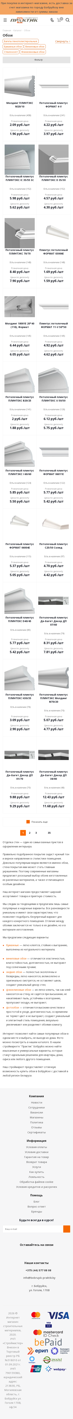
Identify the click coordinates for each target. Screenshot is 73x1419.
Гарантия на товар (36, 1157)
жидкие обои (14, 972)
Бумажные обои (13, 46)
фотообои (12, 1007)
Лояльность (36, 1177)
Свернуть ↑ (62, 41)
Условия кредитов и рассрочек (36, 1187)
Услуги (36, 1167)
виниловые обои (16, 958)
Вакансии (36, 1112)
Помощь (36, 1195)
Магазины (36, 1117)
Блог (36, 1201)
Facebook (31, 1253)
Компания (36, 1096)
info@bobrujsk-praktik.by (39, 1277)
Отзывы (36, 1127)
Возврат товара (36, 1162)
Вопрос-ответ (36, 1206)
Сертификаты (36, 1132)
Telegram (48, 1253)
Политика (36, 1122)
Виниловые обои (34, 46)
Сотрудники (36, 1107)
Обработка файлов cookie (36, 1182)
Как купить (36, 1172)
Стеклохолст (11, 51)
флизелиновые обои (18, 989)
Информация (36, 1141)
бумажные (12, 945)
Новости (36, 1102)
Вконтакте (22, 1253)
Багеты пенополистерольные (20, 41)
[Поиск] (67, 21)
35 (49, 832)
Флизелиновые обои (32, 51)
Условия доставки (36, 1152)
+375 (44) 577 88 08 (38, 1270)
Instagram (40, 1253)
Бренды (36, 1211)
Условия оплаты (36, 1147)
